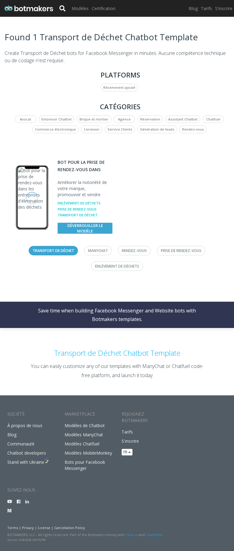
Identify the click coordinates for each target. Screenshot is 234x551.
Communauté (20, 444)
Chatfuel (213, 119)
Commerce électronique (55, 129)
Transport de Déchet (78, 215)
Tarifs (206, 8)
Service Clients (120, 129)
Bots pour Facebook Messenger (85, 465)
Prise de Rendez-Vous (77, 209)
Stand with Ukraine (25, 462)
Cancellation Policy (69, 527)
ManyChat (98, 250)
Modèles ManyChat (84, 435)
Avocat (25, 119)
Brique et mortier (94, 119)
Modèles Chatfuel (82, 444)
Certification (103, 8)
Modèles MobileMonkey (88, 453)
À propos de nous (24, 425)
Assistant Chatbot (182, 119)
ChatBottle (154, 534)
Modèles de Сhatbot (85, 425)
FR (125, 452)
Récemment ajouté (119, 87)
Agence (124, 119)
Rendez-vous (193, 129)
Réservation (150, 119)
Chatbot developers (26, 453)
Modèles (80, 8)
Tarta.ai (132, 534)
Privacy (28, 527)
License (44, 527)
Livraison (91, 129)
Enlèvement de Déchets (79, 203)
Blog (193, 8)
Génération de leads (157, 129)
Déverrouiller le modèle (85, 228)
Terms (12, 527)
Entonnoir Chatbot (56, 119)
